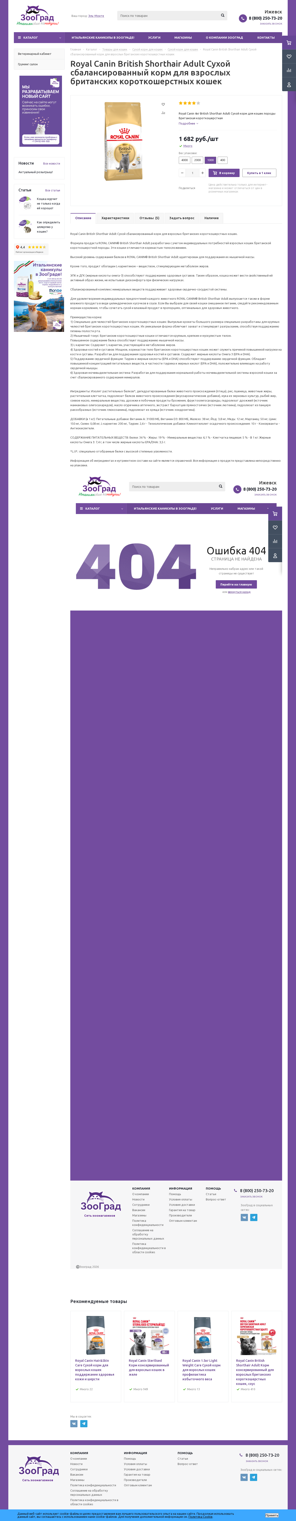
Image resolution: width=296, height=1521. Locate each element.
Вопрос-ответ (188, 1463)
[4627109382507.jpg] (123, 141)
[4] (194, 103)
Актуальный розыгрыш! (35, 172)
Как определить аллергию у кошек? (48, 227)
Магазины (183, 37)
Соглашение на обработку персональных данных (89, 1492)
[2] (185, 103)
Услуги (154, 37)
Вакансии (76, 1474)
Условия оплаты (135, 1463)
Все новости (51, 163)
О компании (78, 1458)
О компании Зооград (224, 37)
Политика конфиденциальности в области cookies (94, 1502)
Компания (79, 1453)
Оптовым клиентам (138, 1485)
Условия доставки (137, 1469)
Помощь (185, 1453)
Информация (135, 1453)
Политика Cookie (200, 1516)
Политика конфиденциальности (93, 1485)
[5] (198, 103)
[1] (181, 103)
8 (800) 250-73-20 (265, 18)
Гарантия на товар (137, 1474)
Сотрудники (79, 1469)
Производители (135, 1479)
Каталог (30, 37)
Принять (272, 1515)
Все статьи (52, 190)
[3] (190, 103)
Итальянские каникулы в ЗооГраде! (103, 37)
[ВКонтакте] (73, 1423)
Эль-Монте (96, 15)
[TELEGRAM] (83, 1423)
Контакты (266, 37)
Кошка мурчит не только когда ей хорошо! (48, 203)
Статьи (183, 1458)
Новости (76, 1463)
